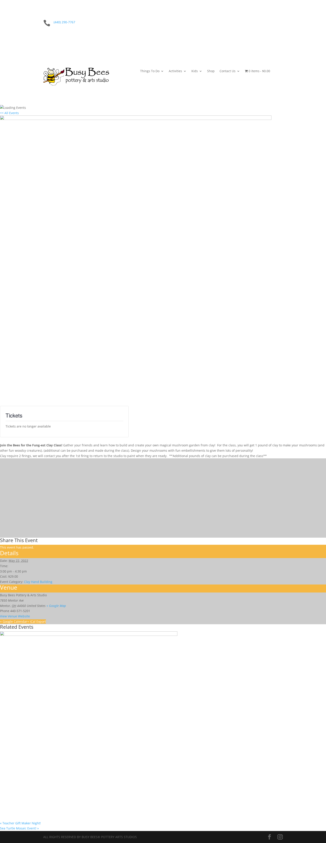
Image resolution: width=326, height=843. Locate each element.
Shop (211, 71)
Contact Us (228, 71)
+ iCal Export (36, 621)
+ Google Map (56, 606)
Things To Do (149, 71)
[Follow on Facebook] (270, 23)
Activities (175, 71)
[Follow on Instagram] (279, 23)
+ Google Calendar (13, 621)
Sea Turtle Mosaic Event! (19, 828)
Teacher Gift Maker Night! (20, 823)
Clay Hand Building (38, 582)
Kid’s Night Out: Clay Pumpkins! (29, 811)
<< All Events (9, 113)
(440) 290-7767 (64, 22)
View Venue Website (15, 616)
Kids (194, 71)
